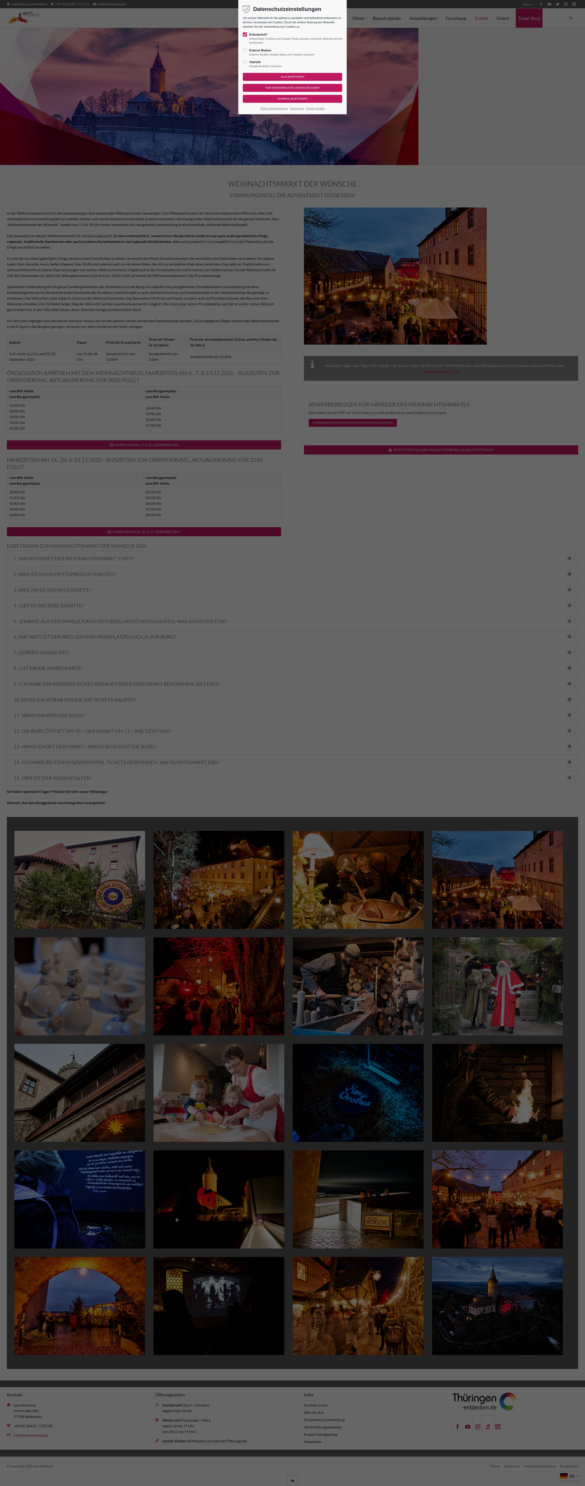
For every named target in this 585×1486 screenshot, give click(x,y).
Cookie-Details (315, 108)
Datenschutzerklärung (274, 108)
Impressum (297, 108)
